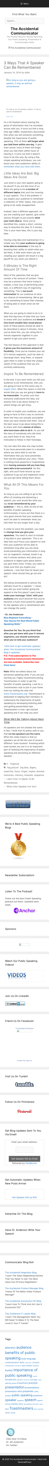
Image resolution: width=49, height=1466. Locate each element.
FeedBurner (31, 1163)
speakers (20, 1400)
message (33, 1380)
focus (17, 771)
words (12, 1413)
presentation (14, 1387)
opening (8, 1383)
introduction (10, 1379)
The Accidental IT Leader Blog (20, 1313)
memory (19, 775)
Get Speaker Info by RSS (24, 1197)
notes (39, 1380)
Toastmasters (21, 1408)
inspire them (10, 389)
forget (24, 771)
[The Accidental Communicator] (24, 1031)
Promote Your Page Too (24, 1060)
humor (9, 1370)
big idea (24, 767)
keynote (20, 1380)
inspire (32, 771)
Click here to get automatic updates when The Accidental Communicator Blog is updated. (22, 649)
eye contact (27, 1365)
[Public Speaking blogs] (18, 859)
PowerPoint (22, 1383)
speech (30, 1400)
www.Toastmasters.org (15, 693)
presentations (32, 1387)
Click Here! (9, 665)
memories (9, 775)
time (7, 1409)
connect (35, 1362)
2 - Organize (13, 764)
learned (40, 771)
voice (7, 1412)
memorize (26, 1380)
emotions (18, 1366)
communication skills (14, 1362)
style (41, 1404)
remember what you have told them (22, 166)
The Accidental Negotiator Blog (21, 1272)
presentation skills (13, 1391)
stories (14, 1404)
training (40, 1409)
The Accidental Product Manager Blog (24, 1288)
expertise (8, 771)
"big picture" (13, 767)
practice (33, 1383)
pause (14, 1383)
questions (37, 1395)
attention (10, 1347)
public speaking (22, 1395)
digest (33, 767)
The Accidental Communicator (24, 30)
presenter (28, 1391)
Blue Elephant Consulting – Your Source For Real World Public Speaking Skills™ (21, 620)
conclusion (28, 1363)
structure (35, 1404)
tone (35, 1409)
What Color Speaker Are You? (21, 786)
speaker (10, 1400)
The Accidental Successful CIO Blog (23, 1301)
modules (28, 775)
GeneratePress (24, 1462)
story (20, 1404)
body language (28, 1358)
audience (23, 1347)
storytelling (28, 1404)
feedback (36, 1366)
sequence (39, 775)
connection (9, 1366)
